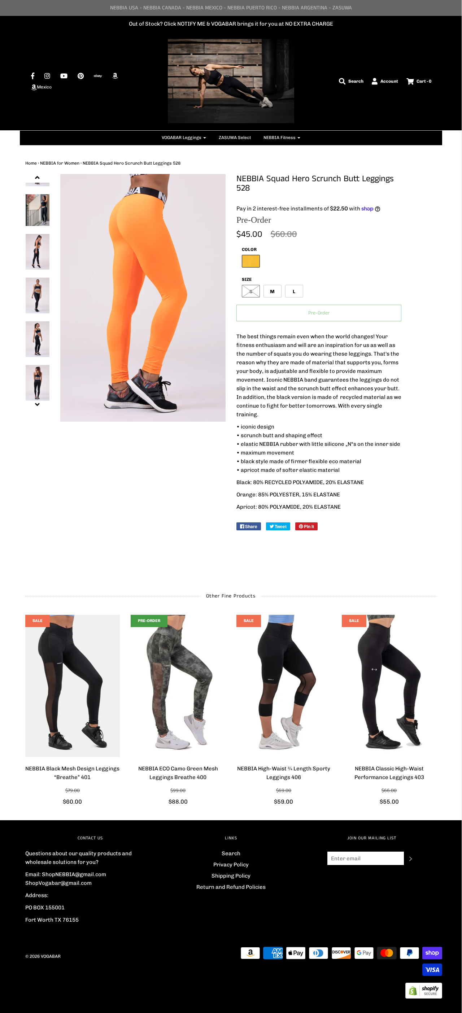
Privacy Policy (231, 864)
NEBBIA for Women (59, 163)
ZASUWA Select (235, 137)
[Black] (37, 210)
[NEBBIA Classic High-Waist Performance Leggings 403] (389, 686)
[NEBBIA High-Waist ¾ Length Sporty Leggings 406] (283, 686)
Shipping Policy (231, 876)
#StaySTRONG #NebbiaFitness (280, 24)
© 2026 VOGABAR (43, 956)
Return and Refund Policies (231, 887)
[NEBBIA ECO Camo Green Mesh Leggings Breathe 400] (178, 686)
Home (31, 163)
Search (231, 853)
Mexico (44, 87)
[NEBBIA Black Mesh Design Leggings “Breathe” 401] (72, 686)
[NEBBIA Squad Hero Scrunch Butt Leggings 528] (37, 252)
